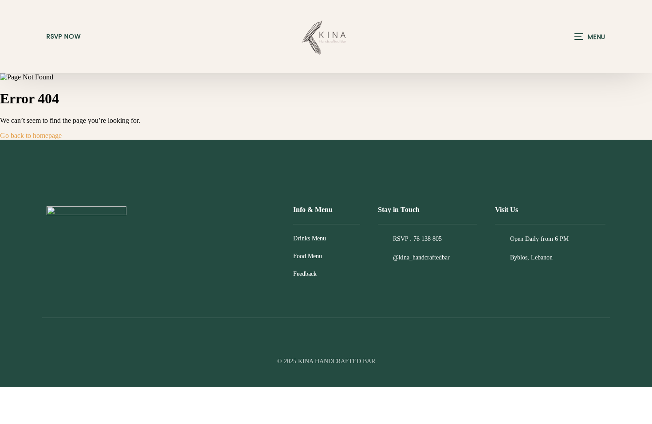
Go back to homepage (31, 135)
